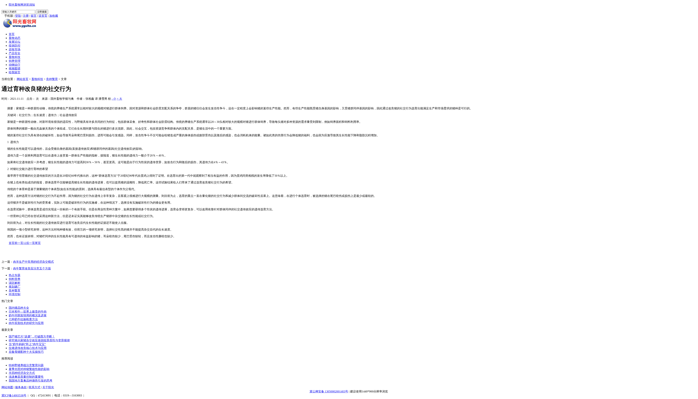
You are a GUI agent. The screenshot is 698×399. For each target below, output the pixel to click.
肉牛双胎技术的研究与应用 (26, 323)
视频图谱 (14, 68)
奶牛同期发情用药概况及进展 (28, 315)
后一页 (30, 243)
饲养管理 (14, 60)
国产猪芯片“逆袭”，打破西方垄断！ (32, 336)
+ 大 (119, 98)
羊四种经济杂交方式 (22, 372)
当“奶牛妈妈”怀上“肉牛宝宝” (27, 344)
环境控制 (14, 294)
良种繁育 (52, 79)
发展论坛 (14, 41)
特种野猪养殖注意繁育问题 (26, 365)
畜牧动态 (14, 37)
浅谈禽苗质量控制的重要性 (26, 376)
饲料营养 (14, 279)
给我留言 (14, 72)
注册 (26, 15)
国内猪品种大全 (19, 307)
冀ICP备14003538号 (13, 395)
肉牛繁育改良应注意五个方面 (32, 268)
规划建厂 (14, 286)
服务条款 (21, 387)
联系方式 (34, 387)
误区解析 (14, 282)
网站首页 (22, 79)
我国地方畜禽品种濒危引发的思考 (30, 380)
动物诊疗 (14, 64)
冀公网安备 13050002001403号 (329, 391)
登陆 (18, 15)
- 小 (114, 98)
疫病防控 (14, 45)
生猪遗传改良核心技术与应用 (28, 348)
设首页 (43, 15)
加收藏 (53, 15)
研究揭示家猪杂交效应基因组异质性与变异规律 (39, 340)
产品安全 (14, 53)
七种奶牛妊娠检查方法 (23, 319)
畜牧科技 (14, 57)
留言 (34, 15)
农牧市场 (14, 49)
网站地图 (7, 387)
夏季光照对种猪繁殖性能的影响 (29, 369)
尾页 (38, 243)
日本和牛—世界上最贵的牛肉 (28, 311)
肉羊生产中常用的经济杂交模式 (33, 261)
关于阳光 (48, 387)
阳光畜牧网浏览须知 (22, 4)
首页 (12, 34)
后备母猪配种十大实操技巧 (26, 351)
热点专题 (14, 275)
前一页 (19, 243)
